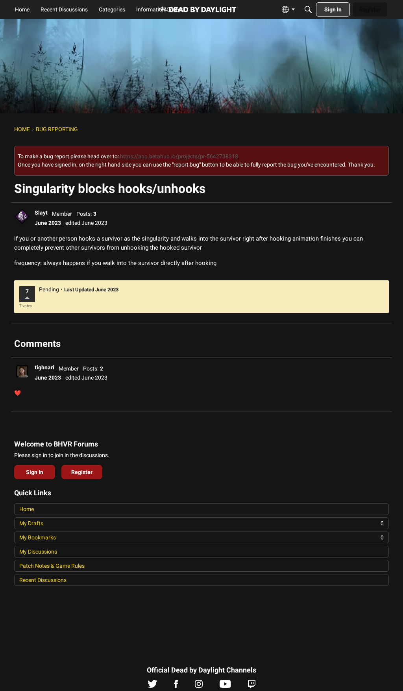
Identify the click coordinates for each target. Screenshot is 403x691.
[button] (22, 216)
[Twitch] (251, 686)
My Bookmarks (201, 537)
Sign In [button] (34, 472)
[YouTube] (225, 686)
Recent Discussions (43, 580)
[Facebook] (176, 686)
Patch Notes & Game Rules (52, 566)
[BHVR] (198, 9)
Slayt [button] (41, 212)
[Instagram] (199, 686)
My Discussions (38, 551)
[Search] (308, 9)
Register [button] (81, 472)
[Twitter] (152, 686)
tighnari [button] (44, 367)
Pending (49, 289)
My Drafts (201, 523)
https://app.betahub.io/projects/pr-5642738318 (179, 156)
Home (26, 509)
